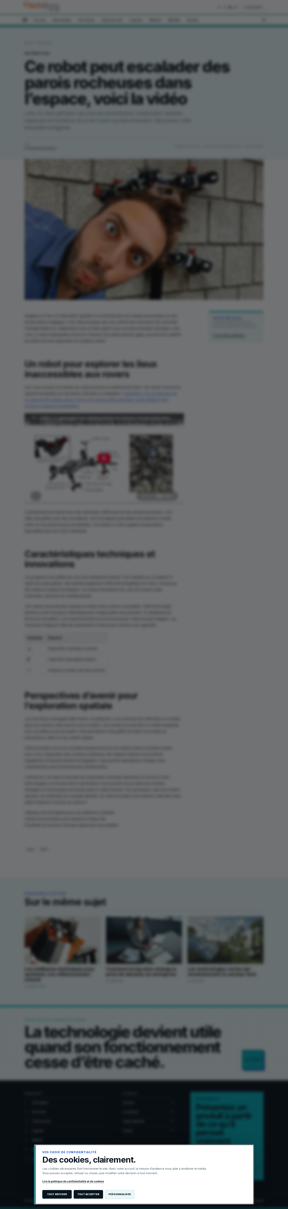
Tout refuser (57, 1194)
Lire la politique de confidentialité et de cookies (73, 1181)
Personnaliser (120, 1194)
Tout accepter (88, 1194)
